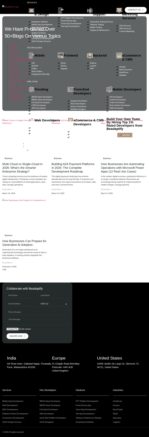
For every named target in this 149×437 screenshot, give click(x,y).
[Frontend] (61, 55)
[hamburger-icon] (145, 2)
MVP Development (17, 80)
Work (30, 144)
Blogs (30, 147)
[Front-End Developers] (70, 89)
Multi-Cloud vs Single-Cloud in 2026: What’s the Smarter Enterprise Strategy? (22, 167)
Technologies (34, 48)
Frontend (71, 55)
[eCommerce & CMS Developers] (70, 120)
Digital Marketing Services (130, 14)
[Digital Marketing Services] (119, 10)
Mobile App (14, 78)
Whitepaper (14, 100)
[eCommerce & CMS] (119, 55)
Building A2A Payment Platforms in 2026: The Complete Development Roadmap (73, 167)
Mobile (39, 55)
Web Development (17, 97)
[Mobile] (31, 55)
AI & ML (12, 44)
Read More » (7, 189)
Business (13, 50)
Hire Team (32, 82)
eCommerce (14, 64)
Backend (100, 55)
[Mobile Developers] (109, 89)
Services (32, 3)
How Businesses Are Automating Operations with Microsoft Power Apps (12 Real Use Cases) (122, 167)
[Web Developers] (31, 120)
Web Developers (47, 120)
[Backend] (90, 55)
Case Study (14, 53)
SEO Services (15, 86)
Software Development (19, 89)
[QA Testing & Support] (90, 10)
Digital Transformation (19, 61)
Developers (14, 55)
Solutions (71, 10)
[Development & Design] (31, 10)
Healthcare (14, 69)
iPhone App (14, 75)
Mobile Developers (126, 89)
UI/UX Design (15, 94)
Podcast (13, 83)
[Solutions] (61, 10)
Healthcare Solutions (18, 72)
